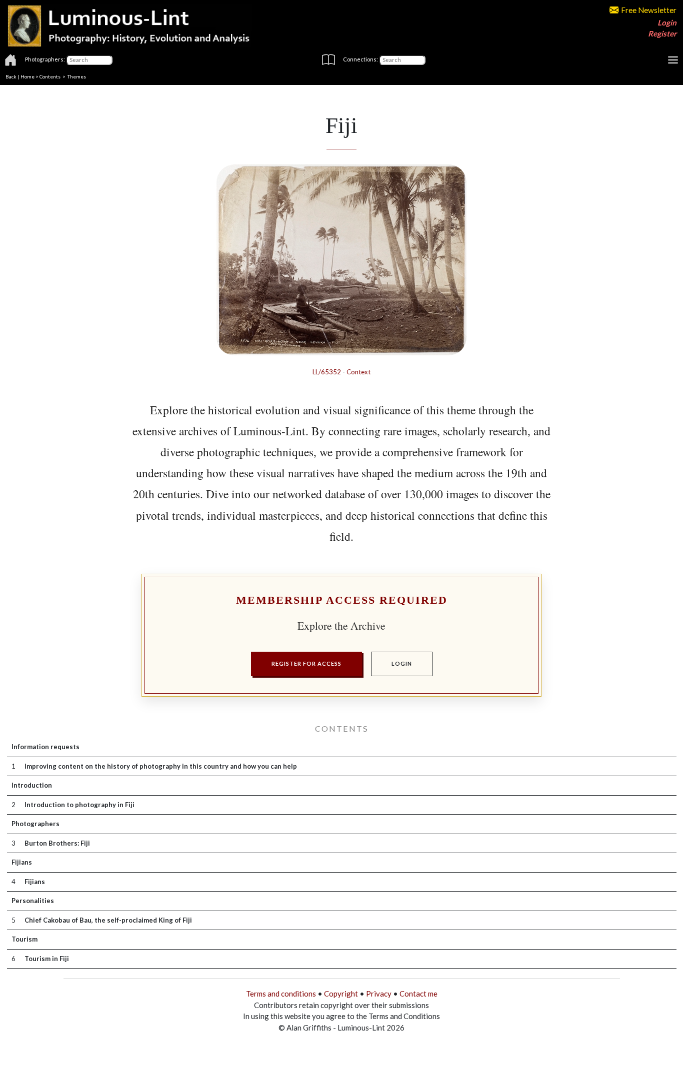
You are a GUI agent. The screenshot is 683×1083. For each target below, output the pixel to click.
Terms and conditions (281, 993)
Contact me (419, 993)
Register (662, 33)
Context (358, 372)
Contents (50, 76)
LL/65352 (326, 372)
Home (27, 76)
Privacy (379, 993)
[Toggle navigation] (673, 60)
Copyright (341, 993)
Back (11, 76)
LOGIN (402, 663)
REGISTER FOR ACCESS (307, 663)
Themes (77, 76)
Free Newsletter (648, 9)
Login (667, 22)
